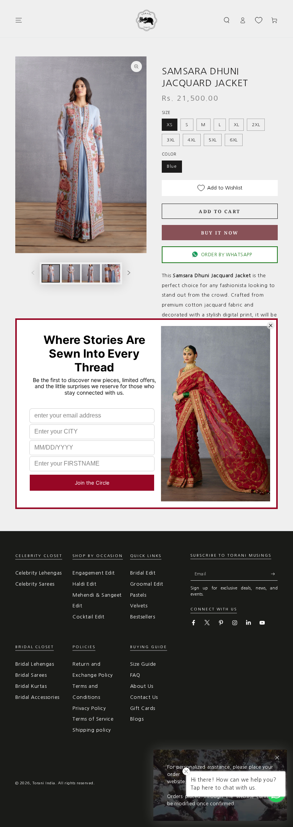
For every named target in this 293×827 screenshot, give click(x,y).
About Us (141, 686)
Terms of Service (92, 718)
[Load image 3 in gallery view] (91, 273)
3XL (171, 140)
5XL (213, 140)
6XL (234, 140)
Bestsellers (142, 616)
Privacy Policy (89, 708)
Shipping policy (91, 729)
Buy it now (220, 233)
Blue (172, 166)
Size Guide (143, 664)
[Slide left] (33, 273)
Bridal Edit (142, 572)
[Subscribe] (274, 573)
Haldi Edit (84, 583)
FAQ (135, 675)
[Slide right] (128, 273)
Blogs (136, 718)
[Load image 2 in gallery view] (71, 273)
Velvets (138, 605)
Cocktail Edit (88, 616)
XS (170, 124)
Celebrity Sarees (35, 583)
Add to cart (219, 211)
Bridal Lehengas (34, 664)
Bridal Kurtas (31, 686)
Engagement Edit (93, 572)
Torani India (43, 783)
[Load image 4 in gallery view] (111, 273)
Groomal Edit (146, 583)
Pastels (138, 595)
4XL (192, 140)
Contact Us (144, 697)
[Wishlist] (258, 20)
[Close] (277, 757)
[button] (227, 20)
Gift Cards (142, 708)
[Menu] (19, 20)
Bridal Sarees (31, 675)
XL (236, 124)
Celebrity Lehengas (38, 572)
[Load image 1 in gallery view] (51, 273)
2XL (256, 124)
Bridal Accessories (37, 697)
